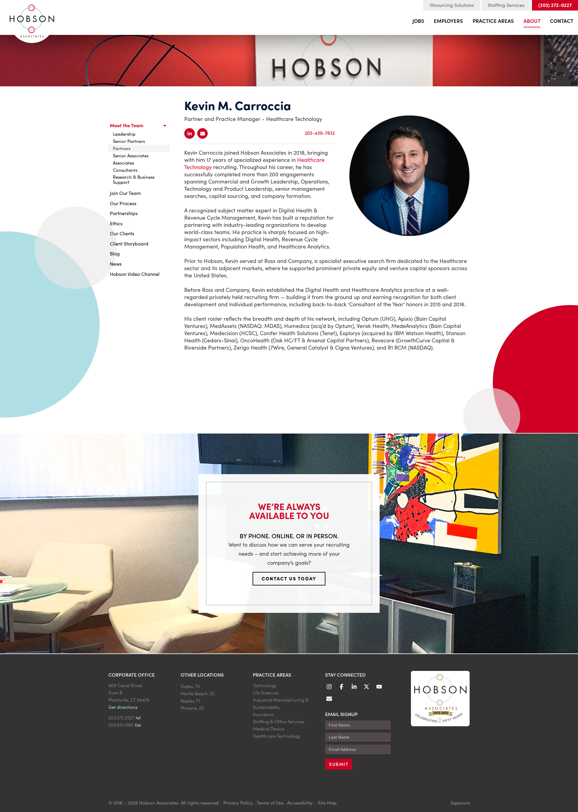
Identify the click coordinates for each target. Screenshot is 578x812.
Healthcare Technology (276, 736)
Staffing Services (506, 5)
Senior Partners (129, 141)
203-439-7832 (320, 132)
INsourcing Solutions (452, 5)
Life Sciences (265, 692)
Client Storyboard (129, 243)
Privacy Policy (238, 803)
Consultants (125, 170)
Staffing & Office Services (278, 721)
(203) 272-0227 (555, 5)
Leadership (124, 134)
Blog (115, 253)
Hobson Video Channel (135, 274)
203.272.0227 (121, 717)
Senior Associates (130, 156)
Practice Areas (493, 20)
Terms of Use (270, 803)
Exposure (460, 803)
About (532, 20)
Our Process (123, 203)
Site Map (327, 803)
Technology (264, 685)
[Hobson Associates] (32, 18)
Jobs (418, 20)
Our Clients (122, 233)
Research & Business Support (133, 179)
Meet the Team (126, 125)
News (116, 264)
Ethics (116, 223)
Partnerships (124, 213)
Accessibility (300, 803)
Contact (561, 20)
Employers (448, 20)
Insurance (263, 714)
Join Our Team (125, 193)
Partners (121, 148)
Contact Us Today (289, 578)
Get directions (123, 707)
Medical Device (268, 728)
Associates (123, 163)
